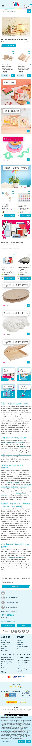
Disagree (21, 741)
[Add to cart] (13, 75)
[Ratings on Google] (16, 686)
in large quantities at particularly (17, 557)
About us (3, 640)
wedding (3, 455)
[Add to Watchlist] (13, 52)
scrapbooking (23, 487)
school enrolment (17, 455)
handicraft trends (20, 442)
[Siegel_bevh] (10, 695)
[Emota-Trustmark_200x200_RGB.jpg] (26, 694)
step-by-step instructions (13, 483)
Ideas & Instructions (22, 646)
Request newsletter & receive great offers (16, 578)
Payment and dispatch (7, 660)
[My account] (25, 6)
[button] (2, 64)
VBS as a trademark (6, 644)
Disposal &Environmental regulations (5, 648)
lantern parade (27, 455)
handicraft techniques (7, 442)
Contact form (8, 625)
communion (9, 455)
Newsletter (20, 644)
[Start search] (29, 11)
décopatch (28, 485)
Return (3, 666)
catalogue (22, 447)
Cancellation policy (6, 662)
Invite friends (20, 642)
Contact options (21, 667)
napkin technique (5, 487)
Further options (6, 741)
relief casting (14, 487)
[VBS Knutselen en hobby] (16, 4)
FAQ (18, 648)
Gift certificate (21, 640)
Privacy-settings (5, 664)
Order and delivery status (24, 669)
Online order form (6, 658)
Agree (28, 741)
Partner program (5, 642)
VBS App (3, 672)
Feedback (23, 625)
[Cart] (29, 6)
